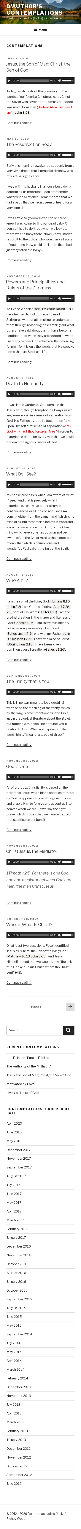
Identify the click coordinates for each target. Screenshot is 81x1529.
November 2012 (18, 1457)
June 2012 (14, 1484)
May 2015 (14, 1325)
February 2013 (17, 1431)
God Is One (17, 766)
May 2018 (14, 1141)
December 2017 (18, 1150)
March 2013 (15, 1422)
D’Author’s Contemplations (34, 9)
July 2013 (13, 1405)
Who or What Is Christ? (29, 924)
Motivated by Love (20, 1084)
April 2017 (14, 1211)
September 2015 (19, 1299)
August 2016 (16, 1273)
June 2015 (14, 1317)
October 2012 (16, 1466)
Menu (42, 30)
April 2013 (14, 1413)
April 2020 (14, 1123)
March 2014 (15, 1370)
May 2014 (14, 1352)
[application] (40, 80)
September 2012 (19, 1475)
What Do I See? (21, 474)
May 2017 (13, 1203)
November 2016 (18, 1255)
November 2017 (18, 1159)
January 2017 (16, 1238)
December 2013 (18, 1387)
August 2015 (16, 1308)
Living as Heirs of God (22, 1093)
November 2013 (18, 1396)
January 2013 (16, 1440)
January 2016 (16, 1282)
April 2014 (14, 1361)
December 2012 (18, 1449)
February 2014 (17, 1378)
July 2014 (13, 1343)
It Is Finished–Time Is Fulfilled (27, 1058)
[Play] (9, 80)
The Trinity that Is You (27, 681)
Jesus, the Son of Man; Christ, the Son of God (38, 1075)
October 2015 (16, 1290)
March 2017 (15, 1220)
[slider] (68, 80)
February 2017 (17, 1229)
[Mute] (59, 80)
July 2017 (13, 1185)
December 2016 (18, 1246)
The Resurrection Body (29, 144)
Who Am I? (17, 580)
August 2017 (16, 1176)
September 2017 (19, 1167)
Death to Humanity (25, 383)
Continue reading (19, 123)
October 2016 (16, 1264)
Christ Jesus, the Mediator (31, 851)
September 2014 (19, 1334)
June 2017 (14, 1194)
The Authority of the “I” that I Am (30, 1066)
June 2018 (14, 1132)
